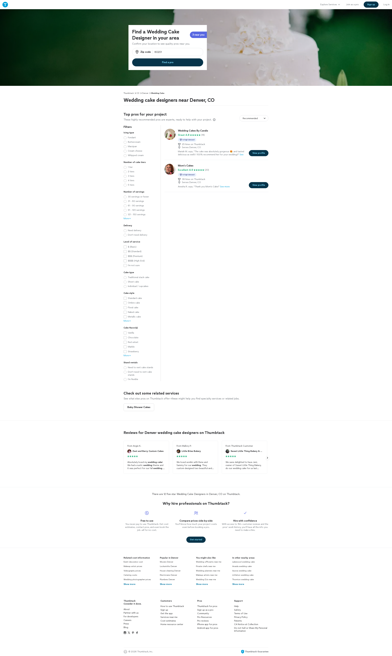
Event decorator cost (133, 562)
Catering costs (130, 575)
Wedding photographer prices (137, 579)
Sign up (164, 610)
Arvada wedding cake (242, 566)
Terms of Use (240, 613)
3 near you (198, 34)
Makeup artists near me (206, 575)
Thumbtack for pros (207, 606)
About (127, 609)
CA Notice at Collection (246, 624)
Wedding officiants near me (208, 562)
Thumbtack (129, 93)
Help (236, 606)
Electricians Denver (168, 575)
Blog (126, 627)
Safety (237, 610)
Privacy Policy (240, 617)
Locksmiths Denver (168, 566)
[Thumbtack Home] (5, 4)
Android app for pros (207, 628)
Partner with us (131, 613)
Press (126, 623)
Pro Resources (204, 617)
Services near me (168, 617)
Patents (238, 621)
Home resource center (171, 624)
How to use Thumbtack (172, 606)
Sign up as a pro (205, 610)
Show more (129, 584)
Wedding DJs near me (206, 579)
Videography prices (132, 571)
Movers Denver (166, 562)
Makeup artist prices (133, 566)
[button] (267, 458)
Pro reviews (203, 621)
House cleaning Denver (170, 571)
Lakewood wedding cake (243, 562)
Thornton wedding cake (243, 579)
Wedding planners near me (208, 571)
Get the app (166, 613)
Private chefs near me (205, 566)
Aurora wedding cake (241, 571)
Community (203, 613)
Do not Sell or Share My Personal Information (250, 629)
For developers (131, 616)
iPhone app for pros (207, 624)
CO (137, 93)
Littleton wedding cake (242, 575)
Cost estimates (168, 621)
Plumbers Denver (167, 579)
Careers (127, 620)
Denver (145, 93)
